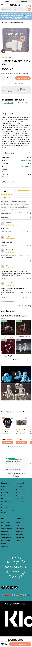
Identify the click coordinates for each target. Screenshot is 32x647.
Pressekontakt (5, 543)
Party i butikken (5, 540)
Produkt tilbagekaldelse (7, 507)
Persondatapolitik (6, 501)
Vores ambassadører (6, 528)
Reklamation (19, 534)
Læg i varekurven (23, 78)
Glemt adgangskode (21, 495)
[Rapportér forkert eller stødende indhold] (30, 232)
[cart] (29, 5)
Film (2, 364)
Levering (18, 525)
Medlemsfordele (20, 501)
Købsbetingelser (20, 537)
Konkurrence (4, 531)
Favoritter (4, 495)
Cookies (3, 504)
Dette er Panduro (5, 522)
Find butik (3, 489)
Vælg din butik (8, 103)
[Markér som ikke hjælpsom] (27, 232)
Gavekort (18, 540)
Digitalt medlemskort (21, 489)
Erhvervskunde (5, 498)
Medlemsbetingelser (21, 498)
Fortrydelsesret (20, 528)
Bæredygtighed (5, 525)
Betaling (18, 522)
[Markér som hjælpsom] (24, 232)
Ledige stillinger (5, 534)
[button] (3, 78)
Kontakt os (4, 486)
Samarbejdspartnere (6, 537)
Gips (21, 22)
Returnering (19, 531)
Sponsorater (4, 546)
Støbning (16, 22)
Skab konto (19, 492)
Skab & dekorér (9, 22)
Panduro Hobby (26, 160)
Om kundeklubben (21, 486)
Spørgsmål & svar (6, 492)
